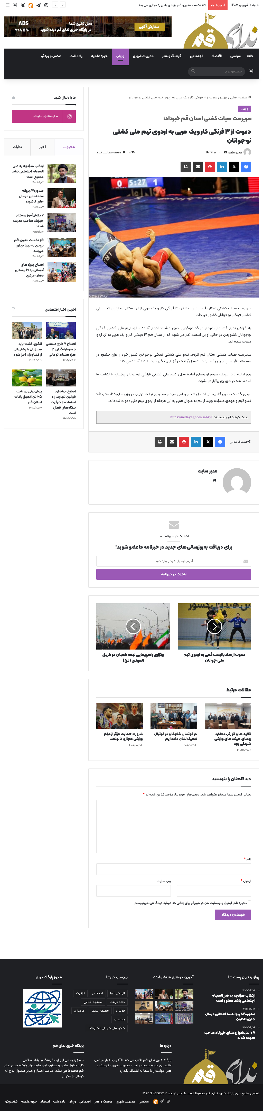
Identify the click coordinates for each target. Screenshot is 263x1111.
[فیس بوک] (246, 167)
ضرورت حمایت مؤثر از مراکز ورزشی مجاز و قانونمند (123, 737)
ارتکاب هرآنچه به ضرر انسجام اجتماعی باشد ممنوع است (28, 171)
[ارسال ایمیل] (225, 152)
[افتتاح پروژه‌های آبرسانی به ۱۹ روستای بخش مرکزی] (62, 272)
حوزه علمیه (99, 56)
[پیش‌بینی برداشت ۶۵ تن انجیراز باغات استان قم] (27, 377)
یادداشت (76, 56)
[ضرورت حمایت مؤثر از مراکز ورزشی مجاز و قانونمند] (119, 716)
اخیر (42, 147)
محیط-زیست (100, 1010)
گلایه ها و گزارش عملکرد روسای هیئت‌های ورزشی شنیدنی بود (232, 739)
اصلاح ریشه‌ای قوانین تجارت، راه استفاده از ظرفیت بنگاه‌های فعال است (63, 402)
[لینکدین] (222, 167)
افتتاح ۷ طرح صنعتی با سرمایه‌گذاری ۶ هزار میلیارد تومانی (61, 349)
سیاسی (235, 56)
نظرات (17, 147)
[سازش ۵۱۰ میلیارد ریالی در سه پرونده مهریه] (144, 1006)
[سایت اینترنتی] (214, 480)
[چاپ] (186, 167)
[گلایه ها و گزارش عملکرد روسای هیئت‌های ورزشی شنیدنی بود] (228, 716)
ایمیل (246, 881)
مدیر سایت (235, 152)
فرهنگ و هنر (171, 56)
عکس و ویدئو (51, 56)
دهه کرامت (117, 1002)
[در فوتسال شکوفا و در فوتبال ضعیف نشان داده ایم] (174, 716)
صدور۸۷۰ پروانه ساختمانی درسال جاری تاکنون (31, 196)
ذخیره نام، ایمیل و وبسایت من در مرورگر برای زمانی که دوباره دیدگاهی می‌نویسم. (190, 903)
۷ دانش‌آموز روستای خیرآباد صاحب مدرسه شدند (28, 221)
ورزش (120, 56)
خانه (250, 56)
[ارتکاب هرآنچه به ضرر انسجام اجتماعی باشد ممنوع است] (62, 173)
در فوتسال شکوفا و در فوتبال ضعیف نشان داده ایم (175, 737)
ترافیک (80, 993)
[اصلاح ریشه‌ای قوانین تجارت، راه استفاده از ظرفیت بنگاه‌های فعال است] (61, 377)
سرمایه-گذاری (93, 1002)
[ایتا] (31, 6)
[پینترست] (210, 167)
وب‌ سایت (164, 881)
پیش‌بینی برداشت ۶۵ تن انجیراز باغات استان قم (28, 397)
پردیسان (119, 1019)
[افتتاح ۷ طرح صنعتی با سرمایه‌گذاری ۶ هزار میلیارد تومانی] (61, 330)
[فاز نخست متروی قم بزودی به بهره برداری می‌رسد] (62, 247)
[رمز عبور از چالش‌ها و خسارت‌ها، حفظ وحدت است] (184, 1018)
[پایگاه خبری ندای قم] (220, 30)
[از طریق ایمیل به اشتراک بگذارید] (198, 167)
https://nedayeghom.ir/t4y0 (191, 417)
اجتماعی (196, 56)
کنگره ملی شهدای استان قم (107, 1028)
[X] (234, 167)
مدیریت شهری (143, 56)
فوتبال (120, 1010)
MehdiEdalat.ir (155, 1093)
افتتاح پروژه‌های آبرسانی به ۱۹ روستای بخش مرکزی (29, 270)
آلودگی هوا (117, 993)
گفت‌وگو (11, 1101)
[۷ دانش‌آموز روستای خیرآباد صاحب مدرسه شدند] (62, 222)
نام (247, 859)
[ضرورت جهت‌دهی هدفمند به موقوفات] (164, 1018)
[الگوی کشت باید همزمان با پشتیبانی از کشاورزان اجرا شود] (27, 330)
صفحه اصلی (239, 97)
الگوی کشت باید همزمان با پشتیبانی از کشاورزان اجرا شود (27, 349)
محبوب (69, 147)
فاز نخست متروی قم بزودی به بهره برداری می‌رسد (172, 5)
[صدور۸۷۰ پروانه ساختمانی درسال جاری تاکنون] (62, 198)
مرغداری (79, 1010)
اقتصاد (216, 56)
